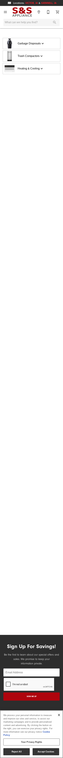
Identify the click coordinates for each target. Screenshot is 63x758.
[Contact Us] (48, 12)
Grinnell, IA (48, 3)
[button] (5, 12)
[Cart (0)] (58, 12)
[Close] (59, 715)
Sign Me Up (31, 696)
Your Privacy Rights (31, 742)
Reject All (17, 751)
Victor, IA (31, 3)
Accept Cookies (46, 751)
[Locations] (39, 12)
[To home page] (22, 12)
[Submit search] (54, 22)
